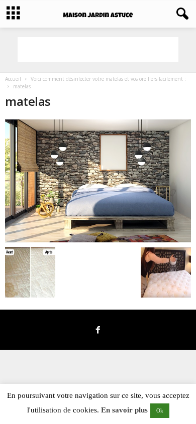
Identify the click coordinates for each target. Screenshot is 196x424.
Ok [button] (159, 410)
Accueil (13, 78)
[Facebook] (98, 330)
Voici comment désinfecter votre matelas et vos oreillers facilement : (108, 78)
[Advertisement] (98, 49)
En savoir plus (124, 410)
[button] (180, 14)
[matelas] (98, 180)
